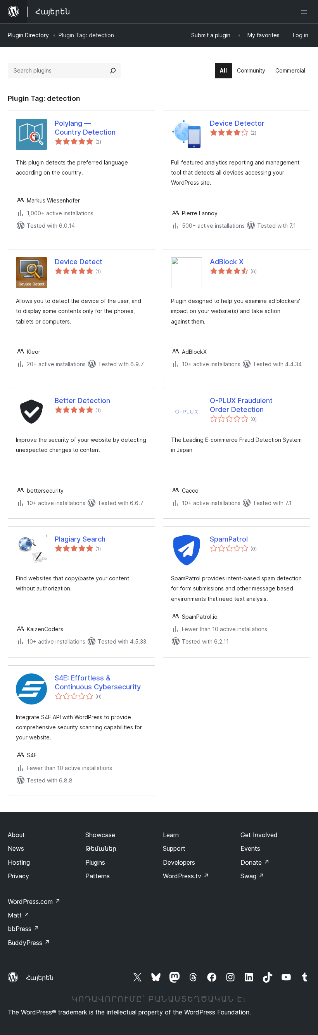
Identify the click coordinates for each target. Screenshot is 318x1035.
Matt (18, 915)
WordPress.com (34, 901)
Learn (171, 835)
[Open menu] (305, 11)
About (16, 835)
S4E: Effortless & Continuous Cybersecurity (98, 682)
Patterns (97, 876)
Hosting (19, 862)
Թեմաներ (100, 848)
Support (174, 848)
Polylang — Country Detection (85, 127)
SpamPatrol (229, 539)
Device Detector (237, 123)
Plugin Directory (28, 35)
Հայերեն (40, 977)
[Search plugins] (113, 70)
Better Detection (82, 400)
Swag (252, 876)
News (16, 848)
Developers (179, 862)
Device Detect (78, 262)
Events (250, 848)
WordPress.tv (186, 876)
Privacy (18, 876)
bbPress (23, 929)
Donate (255, 862)
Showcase (100, 835)
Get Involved (259, 835)
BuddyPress (29, 943)
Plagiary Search (80, 539)
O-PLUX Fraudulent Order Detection (241, 405)
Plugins (95, 862)
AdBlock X (227, 262)
